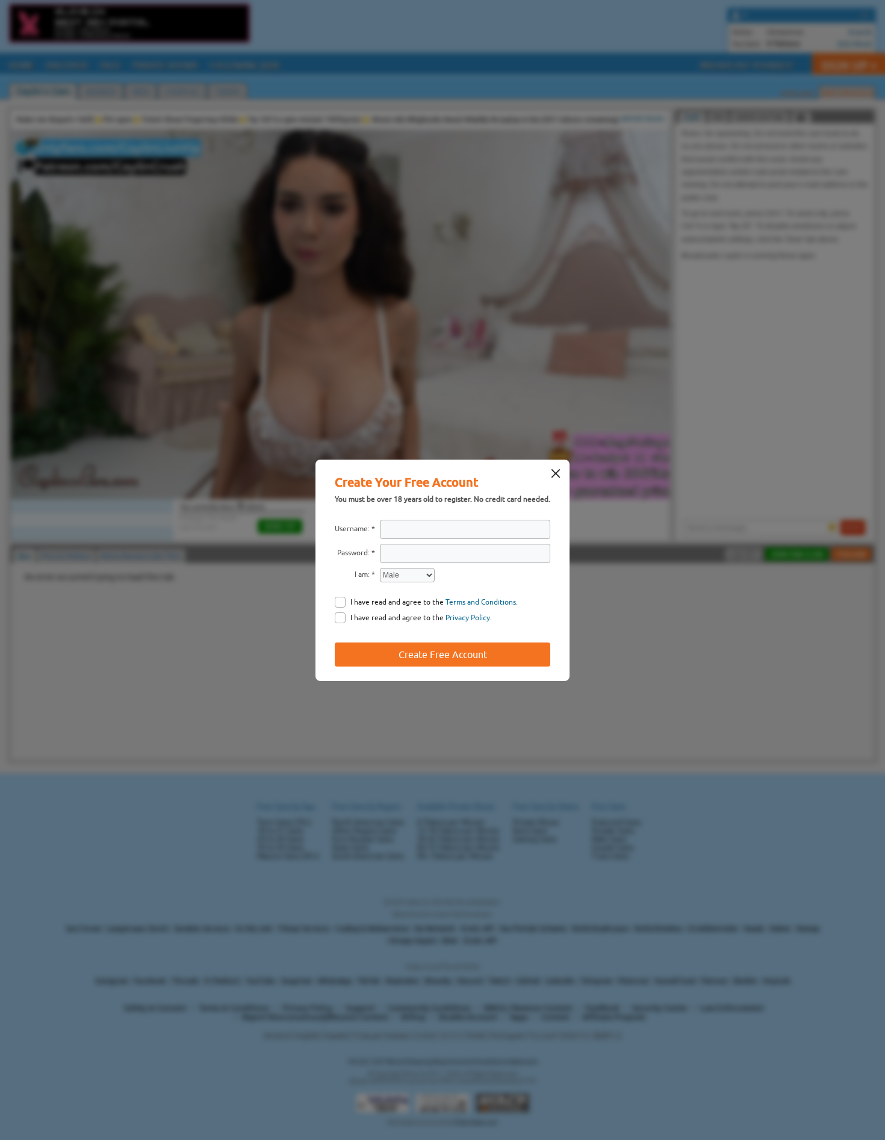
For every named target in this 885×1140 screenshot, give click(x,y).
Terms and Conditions (481, 602)
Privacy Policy (468, 618)
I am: (362, 574)
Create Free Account (443, 654)
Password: (353, 553)
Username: (352, 529)
